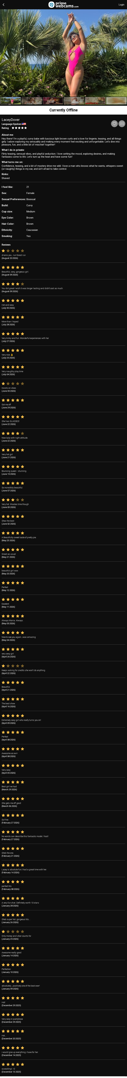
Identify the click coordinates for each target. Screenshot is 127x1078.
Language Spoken (11, 124)
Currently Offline (63, 110)
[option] (10, 100)
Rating (5, 128)
